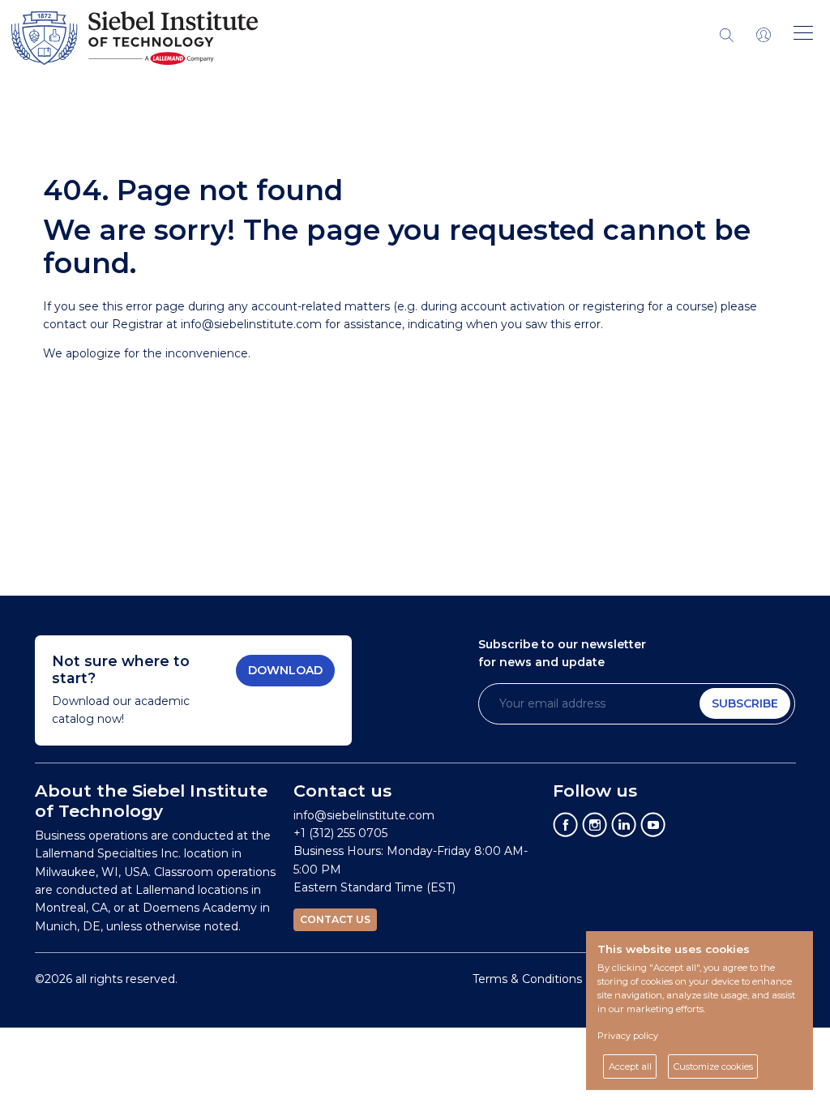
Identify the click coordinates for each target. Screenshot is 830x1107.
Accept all (630, 1066)
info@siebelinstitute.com (251, 324)
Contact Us (335, 919)
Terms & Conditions (527, 979)
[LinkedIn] (624, 823)
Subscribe (745, 703)
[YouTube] (653, 823)
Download (285, 670)
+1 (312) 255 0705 (340, 833)
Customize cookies (713, 1066)
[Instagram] (595, 823)
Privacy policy (627, 1035)
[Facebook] (566, 823)
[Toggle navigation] (763, 34)
